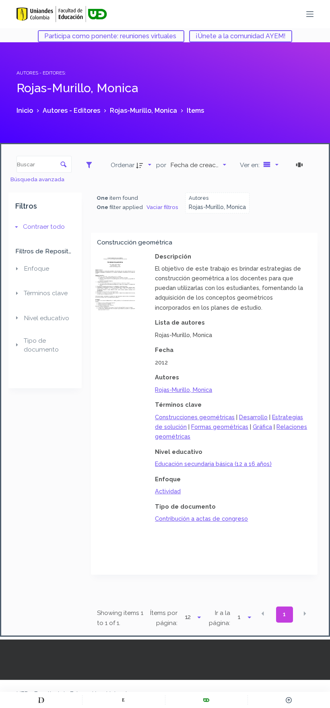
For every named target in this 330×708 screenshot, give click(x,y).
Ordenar (122, 165)
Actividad (168, 491)
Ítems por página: (163, 618)
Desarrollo (253, 417)
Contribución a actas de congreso (201, 518)
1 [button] (284, 614)
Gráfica (262, 426)
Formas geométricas (219, 426)
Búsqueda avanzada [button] (38, 179)
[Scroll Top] (289, 700)
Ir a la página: (219, 618)
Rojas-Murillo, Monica (183, 389)
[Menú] (310, 14)
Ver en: (250, 165)
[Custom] (41, 700)
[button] (262, 614)
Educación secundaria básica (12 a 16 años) (213, 463)
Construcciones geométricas (195, 417)
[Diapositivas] (300, 165)
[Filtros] (91, 165)
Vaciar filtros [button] (162, 207)
